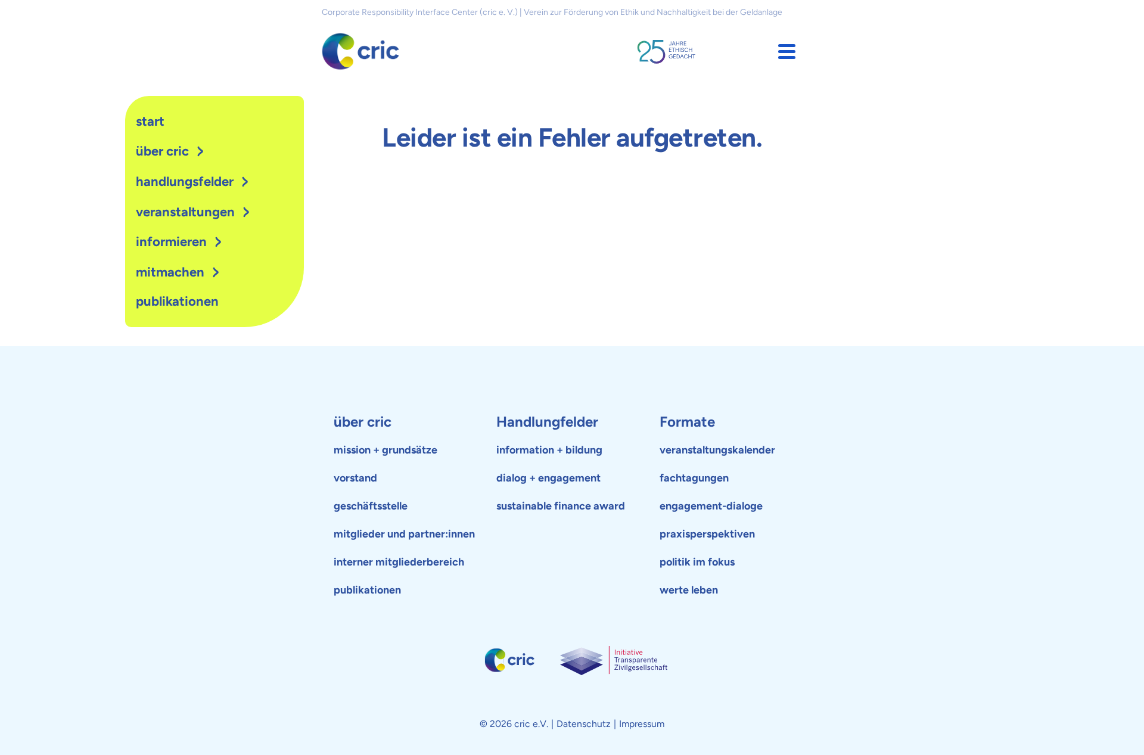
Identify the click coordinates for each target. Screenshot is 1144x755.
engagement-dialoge (711, 505)
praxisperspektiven (707, 533)
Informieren (171, 242)
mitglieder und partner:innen (404, 533)
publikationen (177, 301)
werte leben (689, 589)
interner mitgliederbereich (399, 561)
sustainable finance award (560, 505)
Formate (687, 421)
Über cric (162, 151)
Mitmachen (170, 272)
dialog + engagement (548, 477)
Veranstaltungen (185, 212)
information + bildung (549, 449)
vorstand (355, 477)
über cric (362, 421)
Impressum (641, 723)
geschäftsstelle (371, 505)
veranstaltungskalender (717, 449)
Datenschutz (584, 723)
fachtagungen (694, 477)
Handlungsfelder (185, 181)
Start (150, 121)
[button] (786, 51)
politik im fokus (697, 561)
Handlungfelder (547, 421)
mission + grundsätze (385, 449)
